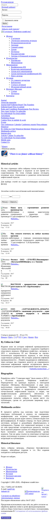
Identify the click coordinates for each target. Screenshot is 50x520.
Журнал (9, 36)
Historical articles (37, 129)
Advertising (5, 116)
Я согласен (6, 518)
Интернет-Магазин (14, 89)
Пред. (10, 337)
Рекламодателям (18, 54)
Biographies (7, 373)
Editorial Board (17, 105)
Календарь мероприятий (21, 69)
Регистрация (7, 26)
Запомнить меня (11, 20)
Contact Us (5, 142)
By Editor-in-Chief (8, 129)
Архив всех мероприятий (21, 71)
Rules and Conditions (9, 109)
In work (23, 120)
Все (36, 337)
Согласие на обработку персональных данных (10, 497)
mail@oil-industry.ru (8, 490)
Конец (31, 337)
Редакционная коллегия (21, 43)
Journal (4, 100)
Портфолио (16, 60)
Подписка (15, 52)
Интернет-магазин (13, 476)
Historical (4, 127)
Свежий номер (17, 47)
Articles (4, 135)
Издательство (11, 58)
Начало (4, 337)
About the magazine (8, 102)
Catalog (4, 120)
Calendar (17, 124)
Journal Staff (6, 105)
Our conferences (7, 124)
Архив (14, 49)
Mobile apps (5, 140)
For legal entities (19, 113)
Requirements (23, 109)
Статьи (14, 91)
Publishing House (8, 118)
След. (24, 337)
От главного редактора (20, 80)
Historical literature (23, 129)
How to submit (18, 107)
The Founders (28, 105)
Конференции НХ (18, 67)
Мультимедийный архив (21, 87)
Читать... (15, 219)
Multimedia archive (8, 131)
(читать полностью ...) (39, 369)
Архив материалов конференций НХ (26, 74)
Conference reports (28, 124)
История (9, 78)
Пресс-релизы (17, 76)
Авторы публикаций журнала (23, 56)
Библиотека (16, 82)
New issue (5, 111)
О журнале (15, 38)
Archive (12, 111)
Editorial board (6, 107)
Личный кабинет (8, 7)
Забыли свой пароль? (10, 29)
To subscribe (21, 111)
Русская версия (7, 2)
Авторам (14, 45)
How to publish (13, 120)
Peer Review (34, 109)
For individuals (6, 113)
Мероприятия (16, 63)
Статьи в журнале (18, 85)
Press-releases (42, 124)
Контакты (10, 96)
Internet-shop (6, 133)
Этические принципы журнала (24, 41)
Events (3, 122)
